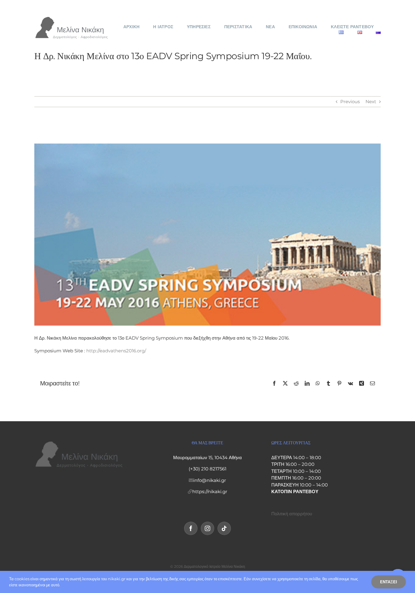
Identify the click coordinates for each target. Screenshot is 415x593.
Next (370, 101)
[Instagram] (207, 528)
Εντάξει (388, 581)
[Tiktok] (224, 528)
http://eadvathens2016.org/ (116, 351)
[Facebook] (190, 528)
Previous (350, 101)
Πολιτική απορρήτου (291, 514)
